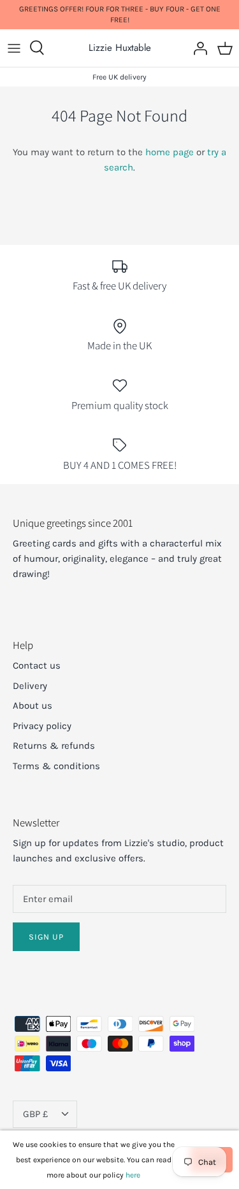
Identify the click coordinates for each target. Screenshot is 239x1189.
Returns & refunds (54, 745)
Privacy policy (42, 726)
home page (169, 152)
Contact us (37, 665)
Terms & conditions (56, 766)
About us (32, 705)
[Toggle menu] (14, 48)
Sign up (46, 937)
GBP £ (35, 1114)
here (133, 1175)
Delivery (30, 686)
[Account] (197, 48)
